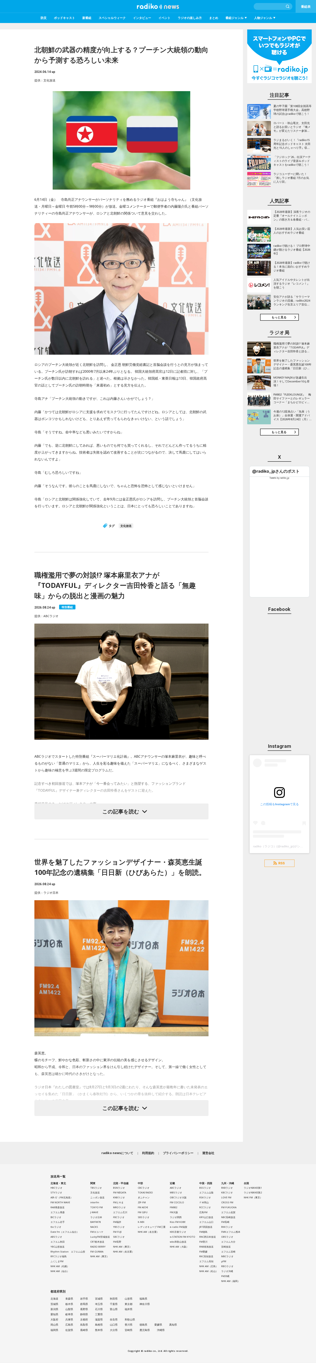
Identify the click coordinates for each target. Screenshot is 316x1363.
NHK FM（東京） (253, 1197)
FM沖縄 (225, 1276)
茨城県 (54, 1304)
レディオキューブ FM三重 (152, 1226)
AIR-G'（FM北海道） (62, 1197)
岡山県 (54, 1324)
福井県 (128, 1309)
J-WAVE (94, 1212)
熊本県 (99, 1330)
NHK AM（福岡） (230, 1281)
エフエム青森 (58, 1212)
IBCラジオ (56, 1217)
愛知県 (54, 1314)
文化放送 (126, 526)
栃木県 (69, 1304)
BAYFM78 (95, 1221)
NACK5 (94, 1226)
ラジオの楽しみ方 (190, 18)
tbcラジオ (56, 1226)
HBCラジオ (56, 1187)
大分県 (114, 1330)
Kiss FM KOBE (178, 1221)
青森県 (69, 1298)
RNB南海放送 (206, 1246)
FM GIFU (142, 1212)
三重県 (99, 1314)
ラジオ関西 (176, 1217)
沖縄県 (161, 1330)
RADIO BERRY (98, 1246)
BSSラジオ (205, 1187)
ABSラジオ (56, 1236)
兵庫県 (69, 1319)
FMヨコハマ (96, 1231)
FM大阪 (174, 1212)
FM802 (173, 1207)
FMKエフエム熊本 (230, 1231)
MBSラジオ (176, 1192)
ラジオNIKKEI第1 (253, 1187)
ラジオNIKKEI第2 (253, 1192)
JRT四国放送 (205, 1226)
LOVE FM (226, 1197)
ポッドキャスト (64, 18)
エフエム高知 (206, 1261)
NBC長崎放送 (228, 1217)
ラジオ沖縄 (227, 1271)
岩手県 (84, 1298)
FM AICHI (143, 1207)
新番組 (86, 18)
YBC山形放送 (57, 1246)
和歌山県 (130, 1319)
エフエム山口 (206, 1221)
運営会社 (208, 1153)
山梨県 (69, 1309)
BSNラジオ (119, 1187)
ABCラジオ (175, 1187)
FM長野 (117, 1241)
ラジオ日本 (96, 1217)
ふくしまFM (57, 1261)
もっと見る (279, 317)
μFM (223, 1261)
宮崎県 (128, 1330)
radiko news (158, 6)
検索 (288, 6)
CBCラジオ (143, 1187)
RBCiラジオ (227, 1266)
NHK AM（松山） (208, 1271)
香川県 (128, 1324)
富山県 (114, 1309)
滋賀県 (99, 1319)
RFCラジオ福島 (59, 1256)
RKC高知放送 (206, 1256)
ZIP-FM (142, 1202)
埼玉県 (99, 1304)
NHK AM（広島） (208, 1266)
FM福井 (117, 1221)
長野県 (84, 1309)
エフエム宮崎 (228, 1251)
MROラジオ (119, 1207)
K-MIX (141, 1221)
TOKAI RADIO (145, 1192)
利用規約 (148, 1153)
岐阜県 (69, 1314)
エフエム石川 (120, 1212)
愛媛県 (158, 1324)
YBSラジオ (119, 1226)
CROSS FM (227, 1202)
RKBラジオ (227, 1187)
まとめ (213, 18)
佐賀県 (69, 1330)
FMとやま (118, 1202)
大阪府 (54, 1319)
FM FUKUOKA (228, 1207)
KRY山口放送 (206, 1217)
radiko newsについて (117, 1153)
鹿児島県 (145, 1330)
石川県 (99, 1309)
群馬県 (84, 1304)
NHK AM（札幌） (60, 1266)
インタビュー (142, 18)
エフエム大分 (228, 1241)
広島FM (203, 1212)
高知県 (173, 1324)
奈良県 (114, 1319)
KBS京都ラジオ (178, 1231)
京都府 (84, 1319)
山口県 (114, 1324)
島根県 (99, 1324)
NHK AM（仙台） (60, 1271)
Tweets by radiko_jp (279, 477)
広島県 (69, 1324)
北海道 (54, 1298)
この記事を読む (120, 811)
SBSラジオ (143, 1217)
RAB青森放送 (57, 1207)
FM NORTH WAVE (60, 1202)
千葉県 (114, 1304)
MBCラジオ (227, 1256)
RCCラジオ (205, 1207)
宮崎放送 (226, 1246)
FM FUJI (117, 1231)
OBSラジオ (227, 1236)
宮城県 (99, 1298)
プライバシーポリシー (178, 1153)
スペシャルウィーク (112, 18)
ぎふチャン (144, 1197)
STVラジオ (56, 1192)
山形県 (128, 1298)
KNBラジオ (119, 1197)
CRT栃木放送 (97, 1241)
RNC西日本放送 (207, 1236)
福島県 (143, 1298)
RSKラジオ (205, 1197)
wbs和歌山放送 (178, 1241)
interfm (94, 1202)
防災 (44, 18)
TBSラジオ (96, 1187)
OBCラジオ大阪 (178, 1197)
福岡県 (54, 1330)
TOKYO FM (96, 1207)
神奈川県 (145, 1304)
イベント (164, 18)
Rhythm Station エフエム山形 (68, 1251)
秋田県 (114, 1298)
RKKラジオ (227, 1226)
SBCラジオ (119, 1236)
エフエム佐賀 (228, 1212)
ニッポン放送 (97, 1197)
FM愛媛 (203, 1251)
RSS (281, 863)
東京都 (128, 1304)
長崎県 (84, 1330)
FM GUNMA (96, 1251)
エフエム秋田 (58, 1241)
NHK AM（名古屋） (123, 1251)
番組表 (306, 6)
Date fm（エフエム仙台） (65, 1231)
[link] (276, 471)
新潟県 (54, 1309)
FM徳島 (203, 1231)
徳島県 (143, 1324)
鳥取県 (84, 1324)
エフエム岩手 (58, 1221)
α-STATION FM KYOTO (182, 1236)
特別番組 (67, 607)
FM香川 (203, 1241)
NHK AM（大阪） (179, 1246)
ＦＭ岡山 (204, 1202)
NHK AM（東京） (99, 1256)
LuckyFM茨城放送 (100, 1236)
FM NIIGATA (119, 1192)
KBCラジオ (227, 1192)
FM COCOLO (177, 1202)
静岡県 (84, 1314)
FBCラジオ (118, 1217)
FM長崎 (225, 1221)
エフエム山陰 (206, 1192)
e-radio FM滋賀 (178, 1226)
